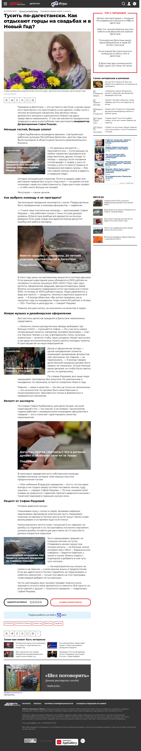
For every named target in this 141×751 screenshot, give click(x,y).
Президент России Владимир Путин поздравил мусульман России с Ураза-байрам (72, 654)
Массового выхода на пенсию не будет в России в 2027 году (118, 220)
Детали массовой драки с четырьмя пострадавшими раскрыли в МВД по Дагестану (115, 20)
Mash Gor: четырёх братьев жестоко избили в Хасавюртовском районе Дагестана (115, 31)
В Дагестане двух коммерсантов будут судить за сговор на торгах (115, 64)
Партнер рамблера (45, 741)
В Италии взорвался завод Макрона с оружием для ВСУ (119, 238)
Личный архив (10, 94)
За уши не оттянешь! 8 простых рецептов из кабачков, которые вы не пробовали (121, 84)
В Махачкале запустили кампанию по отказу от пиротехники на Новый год (30, 645)
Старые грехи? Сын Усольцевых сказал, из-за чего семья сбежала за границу (120, 120)
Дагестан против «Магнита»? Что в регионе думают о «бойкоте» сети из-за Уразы (52, 453)
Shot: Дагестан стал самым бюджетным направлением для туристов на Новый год (29, 654)
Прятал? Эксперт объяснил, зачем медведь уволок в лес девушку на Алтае (119, 102)
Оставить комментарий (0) (70, 602)
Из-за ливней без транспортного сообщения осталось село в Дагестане (115, 53)
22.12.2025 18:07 (10, 11)
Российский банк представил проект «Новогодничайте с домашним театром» (72, 645)
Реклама (37, 704)
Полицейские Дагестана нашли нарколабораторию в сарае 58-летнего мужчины (115, 42)
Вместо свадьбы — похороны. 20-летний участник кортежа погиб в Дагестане (50, 257)
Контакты (26, 704)
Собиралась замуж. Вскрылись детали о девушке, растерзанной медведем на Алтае (119, 93)
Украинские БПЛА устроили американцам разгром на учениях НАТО (118, 203)
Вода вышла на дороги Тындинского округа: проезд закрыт (120, 211)
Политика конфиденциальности (58, 704)
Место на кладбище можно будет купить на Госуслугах (118, 229)
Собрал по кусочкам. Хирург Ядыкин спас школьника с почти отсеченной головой (121, 129)
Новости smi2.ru (13, 692)
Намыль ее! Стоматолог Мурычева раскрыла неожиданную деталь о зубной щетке (120, 111)
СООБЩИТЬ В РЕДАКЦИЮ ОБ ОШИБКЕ (91, 704)
